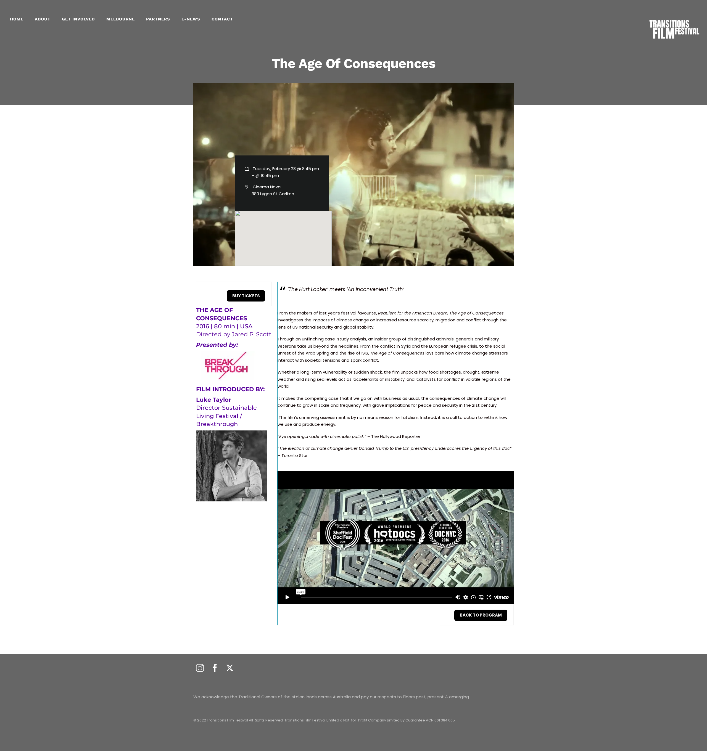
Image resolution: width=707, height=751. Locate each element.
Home (16, 19)
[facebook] (214, 668)
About (43, 19)
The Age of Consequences (353, 63)
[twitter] (229, 668)
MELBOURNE (120, 19)
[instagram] (200, 668)
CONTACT (222, 19)
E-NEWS (190, 19)
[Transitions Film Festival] (673, 41)
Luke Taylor (213, 399)
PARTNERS (158, 19)
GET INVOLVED (78, 19)
